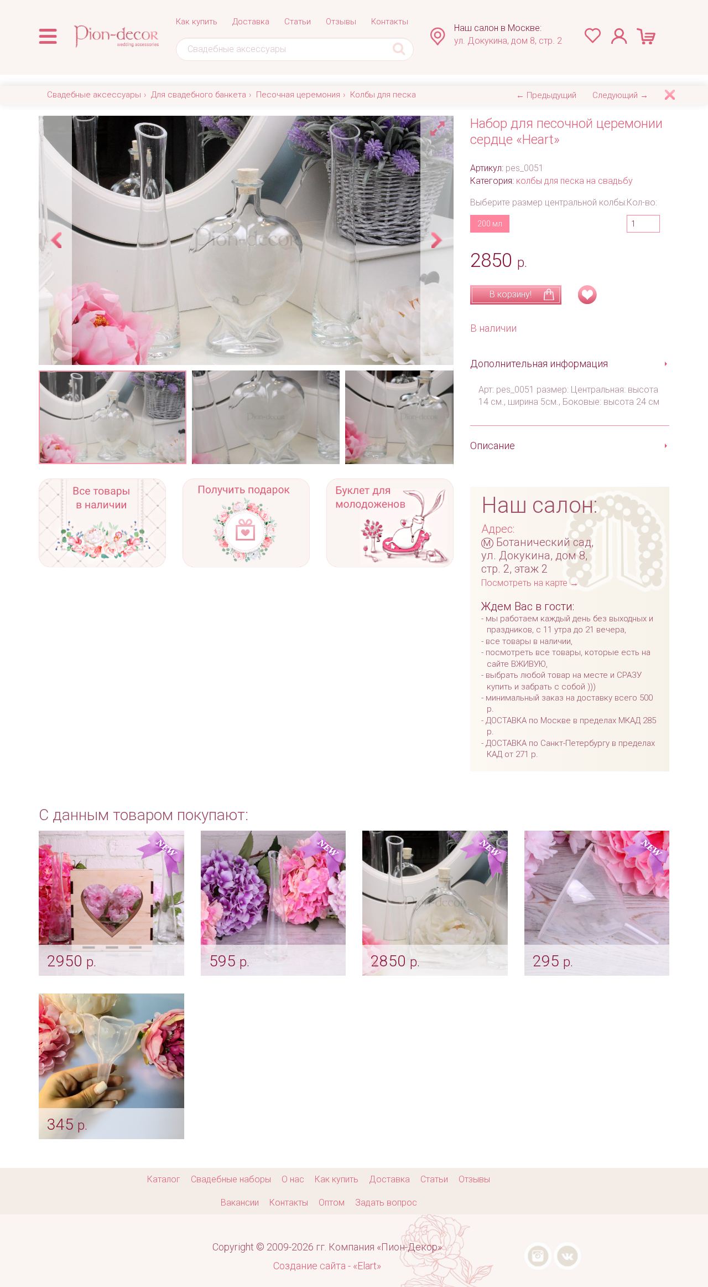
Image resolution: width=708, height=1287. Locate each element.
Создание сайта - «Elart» (327, 1265)
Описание (492, 445)
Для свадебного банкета (198, 95)
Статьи (297, 22)
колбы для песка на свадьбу (574, 181)
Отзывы (341, 22)
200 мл (489, 223)
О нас (293, 1179)
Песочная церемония (298, 95)
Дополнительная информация (539, 363)
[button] (439, 126)
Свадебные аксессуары (94, 95)
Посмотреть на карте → (530, 583)
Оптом (332, 1202)
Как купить (196, 22)
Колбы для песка (383, 95)
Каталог (163, 1179)
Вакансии (240, 1202)
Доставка (250, 22)
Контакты (389, 22)
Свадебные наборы (231, 1179)
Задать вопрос (386, 1202)
